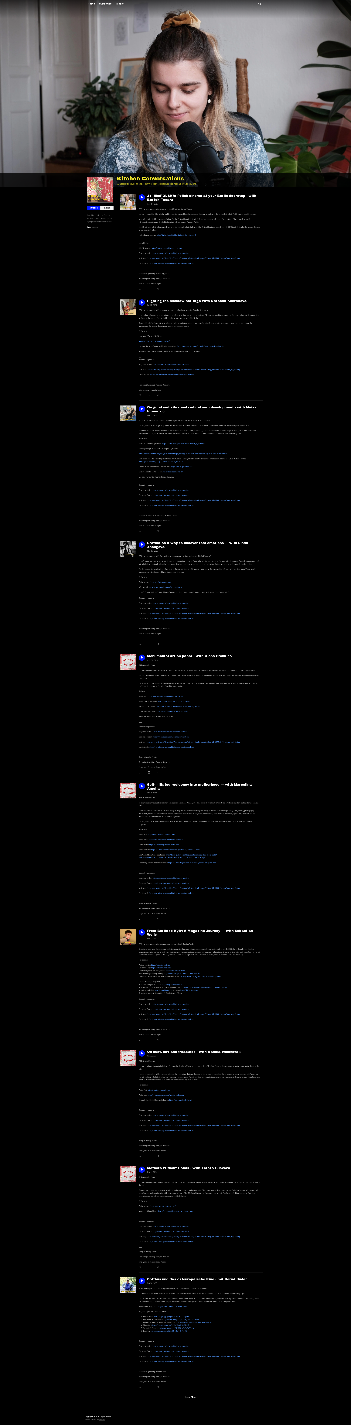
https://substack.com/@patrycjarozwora (167, 248)
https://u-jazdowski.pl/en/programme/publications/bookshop (204, 987)
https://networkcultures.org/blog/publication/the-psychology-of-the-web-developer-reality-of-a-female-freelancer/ (183, 454)
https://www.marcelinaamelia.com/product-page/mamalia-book (175, 850)
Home (91, 4)
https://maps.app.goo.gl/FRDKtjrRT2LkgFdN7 (172, 1317)
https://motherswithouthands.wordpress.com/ (175, 1211)
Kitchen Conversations (150, 179)
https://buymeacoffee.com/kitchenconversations (171, 253)
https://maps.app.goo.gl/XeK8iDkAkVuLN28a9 (194, 1322)
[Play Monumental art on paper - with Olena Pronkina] (142, 658)
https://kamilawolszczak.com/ (159, 1090)
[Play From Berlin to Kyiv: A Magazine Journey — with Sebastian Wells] (142, 932)
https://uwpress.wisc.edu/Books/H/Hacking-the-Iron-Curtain (200, 346)
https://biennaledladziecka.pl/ (180, 1100)
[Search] (259, 4)
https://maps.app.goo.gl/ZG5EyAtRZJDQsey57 (181, 1319)
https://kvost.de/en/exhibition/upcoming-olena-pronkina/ (178, 706)
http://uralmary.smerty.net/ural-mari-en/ (154, 341)
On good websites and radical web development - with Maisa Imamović (202, 409)
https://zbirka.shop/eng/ (189, 990)
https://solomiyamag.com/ (161, 968)
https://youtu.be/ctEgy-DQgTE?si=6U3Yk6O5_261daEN (161, 462)
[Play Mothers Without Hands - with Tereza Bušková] (142, 1170)
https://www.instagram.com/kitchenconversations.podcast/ (171, 263)
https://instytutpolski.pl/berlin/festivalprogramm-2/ (176, 235)
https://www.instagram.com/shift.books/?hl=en (182, 974)
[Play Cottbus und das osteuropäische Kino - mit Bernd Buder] (142, 1281)
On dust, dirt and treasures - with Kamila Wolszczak (194, 1052)
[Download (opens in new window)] (149, 288)
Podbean (102, 1420)
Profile (120, 4)
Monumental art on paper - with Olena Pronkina (189, 656)
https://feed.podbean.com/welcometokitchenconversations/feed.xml (157, 184)
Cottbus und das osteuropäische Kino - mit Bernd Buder (197, 1279)
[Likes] (140, 288)
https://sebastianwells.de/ (160, 965)
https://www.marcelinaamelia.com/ (161, 835)
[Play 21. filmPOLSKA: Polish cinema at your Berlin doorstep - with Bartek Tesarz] (142, 197)
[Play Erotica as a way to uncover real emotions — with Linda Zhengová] (142, 544)
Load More (190, 1397)
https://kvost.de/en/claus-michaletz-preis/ (172, 712)
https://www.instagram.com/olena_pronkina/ (165, 696)
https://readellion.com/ (163, 990)
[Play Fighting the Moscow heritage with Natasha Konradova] (142, 302)
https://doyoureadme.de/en (172, 984)
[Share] (158, 288)
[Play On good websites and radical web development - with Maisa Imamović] (142, 409)
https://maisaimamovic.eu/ (172, 472)
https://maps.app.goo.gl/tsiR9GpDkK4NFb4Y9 (169, 1331)
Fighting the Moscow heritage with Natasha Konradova (197, 301)
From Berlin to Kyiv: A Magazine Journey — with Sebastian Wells (200, 933)
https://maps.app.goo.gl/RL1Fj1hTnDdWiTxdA (175, 1328)
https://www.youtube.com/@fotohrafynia (173, 701)
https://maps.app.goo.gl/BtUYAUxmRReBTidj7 (170, 1325)
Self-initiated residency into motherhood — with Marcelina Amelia (199, 786)
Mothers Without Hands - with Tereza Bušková (188, 1168)
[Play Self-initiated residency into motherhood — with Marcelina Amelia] (142, 786)
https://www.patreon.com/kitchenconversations (171, 495)
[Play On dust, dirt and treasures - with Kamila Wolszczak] (142, 1053)
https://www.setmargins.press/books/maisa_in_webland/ (183, 444)
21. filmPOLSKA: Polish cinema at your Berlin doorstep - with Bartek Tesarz (201, 198)
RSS (108, 208)
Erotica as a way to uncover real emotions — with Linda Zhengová (197, 545)
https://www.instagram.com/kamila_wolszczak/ (166, 1095)
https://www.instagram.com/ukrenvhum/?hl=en (201, 976)
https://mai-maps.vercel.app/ (182, 467)
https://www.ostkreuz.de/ (175, 971)
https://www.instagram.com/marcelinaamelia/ (165, 840)
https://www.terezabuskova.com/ (163, 1206)
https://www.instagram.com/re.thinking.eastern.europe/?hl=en (192, 863)
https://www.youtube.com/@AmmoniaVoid (165, 587)
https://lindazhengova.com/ (161, 582)
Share (94, 208)
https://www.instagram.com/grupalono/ (164, 845)
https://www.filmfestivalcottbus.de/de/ (173, 1306)
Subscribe (105, 4)
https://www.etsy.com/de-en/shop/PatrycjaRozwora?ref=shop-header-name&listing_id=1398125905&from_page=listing (194, 258)
